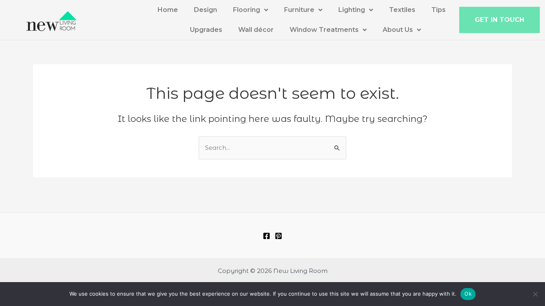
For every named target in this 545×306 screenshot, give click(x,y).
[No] (535, 294)
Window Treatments (324, 29)
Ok (468, 293)
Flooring (246, 10)
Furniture (299, 10)
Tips (438, 10)
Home (168, 10)
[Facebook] (266, 235)
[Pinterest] (278, 235)
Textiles (402, 10)
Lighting (351, 10)
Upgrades (206, 29)
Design (205, 10)
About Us (398, 29)
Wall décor (256, 29)
